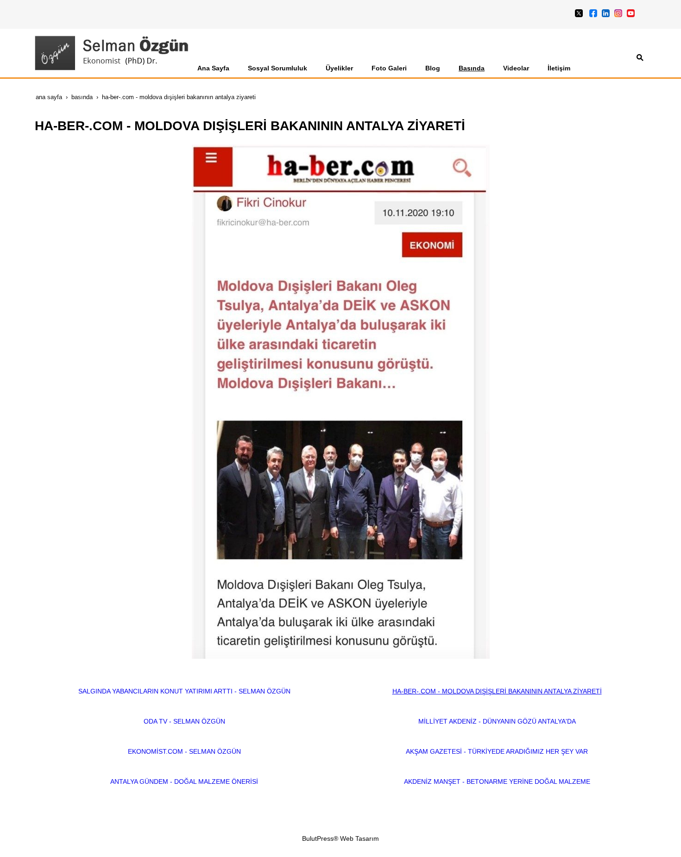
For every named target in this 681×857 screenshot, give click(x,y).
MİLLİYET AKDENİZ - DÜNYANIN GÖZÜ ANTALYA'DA (497, 721)
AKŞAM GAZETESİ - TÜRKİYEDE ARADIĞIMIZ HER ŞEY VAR (497, 751)
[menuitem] (213, 68)
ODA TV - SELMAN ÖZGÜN (184, 721)
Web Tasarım (359, 838)
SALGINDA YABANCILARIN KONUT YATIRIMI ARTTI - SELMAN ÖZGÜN (184, 691)
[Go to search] (640, 57)
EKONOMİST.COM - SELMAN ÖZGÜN (184, 751)
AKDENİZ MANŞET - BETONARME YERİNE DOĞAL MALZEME (497, 781)
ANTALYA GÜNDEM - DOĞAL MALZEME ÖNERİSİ (184, 781)
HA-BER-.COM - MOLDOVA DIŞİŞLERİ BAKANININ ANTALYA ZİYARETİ (497, 691)
